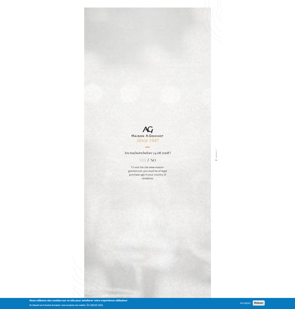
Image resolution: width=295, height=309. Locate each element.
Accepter (245, 303)
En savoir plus (95, 304)
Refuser (258, 303)
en (216, 149)
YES (143, 160)
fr (216, 160)
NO (153, 160)
